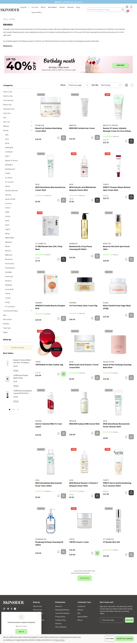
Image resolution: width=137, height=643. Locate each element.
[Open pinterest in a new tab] (8, 608)
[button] (68, 64)
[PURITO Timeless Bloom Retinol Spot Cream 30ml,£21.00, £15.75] (118, 166)
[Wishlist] (58, 138)
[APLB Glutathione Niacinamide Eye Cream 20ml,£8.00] (50, 166)
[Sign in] (127, 7)
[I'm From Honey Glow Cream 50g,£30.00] (84, 284)
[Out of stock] (63, 137)
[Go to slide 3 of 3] (18, 409)
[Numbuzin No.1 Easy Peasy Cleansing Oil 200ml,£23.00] (84, 225)
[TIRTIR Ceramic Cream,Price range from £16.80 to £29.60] (84, 521)
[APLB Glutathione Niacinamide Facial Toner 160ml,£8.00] (50, 461)
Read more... (8, 46)
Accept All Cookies (125, 638)
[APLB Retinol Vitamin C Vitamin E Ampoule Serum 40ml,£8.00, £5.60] (84, 461)
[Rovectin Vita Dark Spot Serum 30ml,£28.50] (118, 225)
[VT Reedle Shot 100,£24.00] (118, 521)
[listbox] (111, 85)
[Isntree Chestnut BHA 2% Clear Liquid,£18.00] (50, 402)
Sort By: (95, 85)
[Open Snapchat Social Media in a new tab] (15, 608)
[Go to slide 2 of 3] (13, 409)
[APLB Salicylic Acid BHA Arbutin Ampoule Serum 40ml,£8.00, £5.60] (84, 166)
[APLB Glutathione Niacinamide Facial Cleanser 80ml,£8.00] (118, 402)
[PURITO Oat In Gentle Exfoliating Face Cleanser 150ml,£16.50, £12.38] (118, 461)
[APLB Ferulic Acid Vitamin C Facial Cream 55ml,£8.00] (84, 343)
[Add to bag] (131, 141)
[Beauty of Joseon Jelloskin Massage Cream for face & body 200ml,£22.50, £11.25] (118, 107)
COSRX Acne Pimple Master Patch (20, 376)
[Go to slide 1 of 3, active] (9, 409)
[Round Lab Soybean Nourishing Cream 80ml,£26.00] (50, 107)
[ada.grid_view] (126, 85)
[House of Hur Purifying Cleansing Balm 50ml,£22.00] (118, 343)
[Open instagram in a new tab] (4, 608)
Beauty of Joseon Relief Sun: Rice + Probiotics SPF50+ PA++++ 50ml (22, 361)
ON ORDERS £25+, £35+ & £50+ (68, 2)
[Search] (123, 9)
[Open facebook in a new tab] (12, 608)
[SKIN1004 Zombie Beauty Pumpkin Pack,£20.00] (50, 284)
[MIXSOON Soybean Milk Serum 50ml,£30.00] (84, 402)
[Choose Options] (63, 374)
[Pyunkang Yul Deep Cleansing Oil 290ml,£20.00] (50, 521)
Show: (63, 85)
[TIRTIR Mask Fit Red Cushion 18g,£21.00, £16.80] (50, 343)
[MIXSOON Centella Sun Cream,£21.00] (84, 107)
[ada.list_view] (132, 85)
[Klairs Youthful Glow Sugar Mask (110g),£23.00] (118, 284)
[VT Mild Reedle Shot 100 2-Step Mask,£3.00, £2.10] (50, 225)
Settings (110, 638)
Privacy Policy (59, 640)
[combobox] (106, 9)
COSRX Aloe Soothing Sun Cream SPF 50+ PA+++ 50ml (22, 392)
